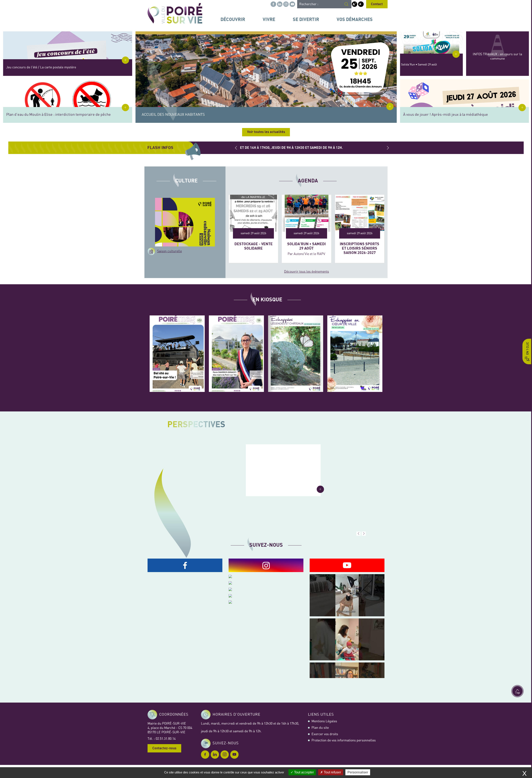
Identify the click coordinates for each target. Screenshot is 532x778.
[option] (266, 486)
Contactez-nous (164, 748)
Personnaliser (357, 772)
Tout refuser (332, 772)
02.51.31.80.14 (166, 738)
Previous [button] (236, 148)
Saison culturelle (169, 251)
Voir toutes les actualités (266, 132)
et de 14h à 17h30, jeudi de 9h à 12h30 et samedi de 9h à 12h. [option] (290, 147)
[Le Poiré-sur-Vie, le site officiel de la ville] (175, 13)
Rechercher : (308, 4)
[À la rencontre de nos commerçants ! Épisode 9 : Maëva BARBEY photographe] (347, 595)
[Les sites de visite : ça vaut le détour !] (295, 353)
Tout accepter (303, 772)
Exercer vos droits (325, 734)
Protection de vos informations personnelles (344, 740)
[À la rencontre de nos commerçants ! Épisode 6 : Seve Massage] (347, 639)
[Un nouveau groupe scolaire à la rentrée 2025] (283, 470)
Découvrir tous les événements (306, 271)
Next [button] (388, 148)
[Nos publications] (177, 353)
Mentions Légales (324, 721)
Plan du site (320, 727)
